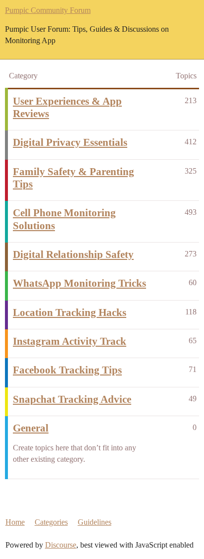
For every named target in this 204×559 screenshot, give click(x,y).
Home (15, 522)
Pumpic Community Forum (48, 10)
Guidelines (94, 522)
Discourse (60, 545)
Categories (51, 522)
